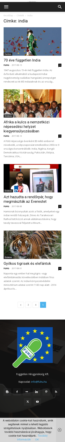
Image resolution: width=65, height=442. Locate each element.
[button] (6, 7)
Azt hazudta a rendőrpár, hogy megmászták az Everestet (28, 199)
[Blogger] (7, 392)
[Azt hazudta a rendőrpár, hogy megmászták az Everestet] (32, 178)
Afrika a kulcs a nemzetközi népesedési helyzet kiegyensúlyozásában (27, 126)
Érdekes (8, 116)
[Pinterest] (46, 392)
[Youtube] (37, 401)
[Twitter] (27, 401)
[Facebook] (17, 392)
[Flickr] (26, 392)
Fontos (8, 54)
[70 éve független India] (32, 41)
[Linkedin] (36, 392)
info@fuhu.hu (39, 381)
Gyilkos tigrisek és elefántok (27, 263)
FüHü (6, 65)
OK (37, 439)
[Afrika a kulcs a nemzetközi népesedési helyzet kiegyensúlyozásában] (32, 103)
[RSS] (56, 392)
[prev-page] (21, 305)
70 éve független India (22, 60)
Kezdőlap (8, 15)
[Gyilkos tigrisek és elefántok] (32, 245)
